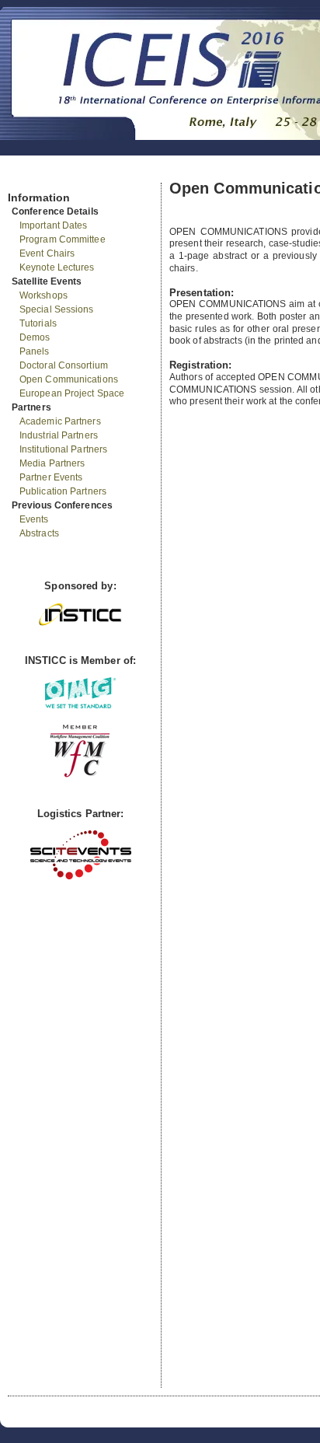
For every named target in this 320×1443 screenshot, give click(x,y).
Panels (34, 351)
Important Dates (53, 225)
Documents (24, 176)
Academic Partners (60, 421)
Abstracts (39, 533)
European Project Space (71, 393)
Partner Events (50, 477)
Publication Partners (62, 491)
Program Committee (62, 239)
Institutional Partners (63, 449)
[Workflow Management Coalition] (80, 775)
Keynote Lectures (57, 267)
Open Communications (68, 379)
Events (34, 519)
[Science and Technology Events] (80, 876)
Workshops (43, 295)
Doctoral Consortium (63, 365)
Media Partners (52, 463)
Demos (34, 337)
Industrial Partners (58, 435)
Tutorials (38, 323)
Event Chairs (47, 253)
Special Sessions (56, 309)
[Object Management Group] (80, 705)
